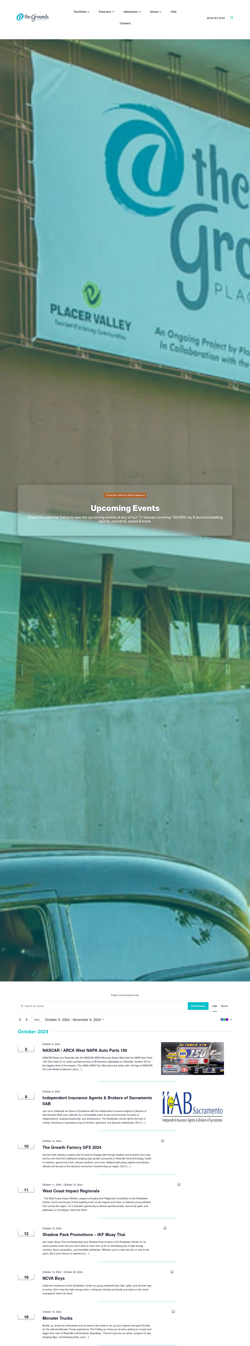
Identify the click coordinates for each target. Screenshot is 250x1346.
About (154, 11)
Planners (105, 11)
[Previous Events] (20, 1019)
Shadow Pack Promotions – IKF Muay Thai (84, 1234)
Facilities (80, 11)
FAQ (173, 11)
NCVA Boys (54, 1278)
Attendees (130, 11)
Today (37, 1019)
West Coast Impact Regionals (71, 1191)
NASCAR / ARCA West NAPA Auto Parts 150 (85, 1050)
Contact (125, 23)
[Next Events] (26, 1019)
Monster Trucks (58, 1318)
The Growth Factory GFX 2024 (72, 1147)
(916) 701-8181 (216, 18)
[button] (88, 12)
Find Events (198, 1006)
